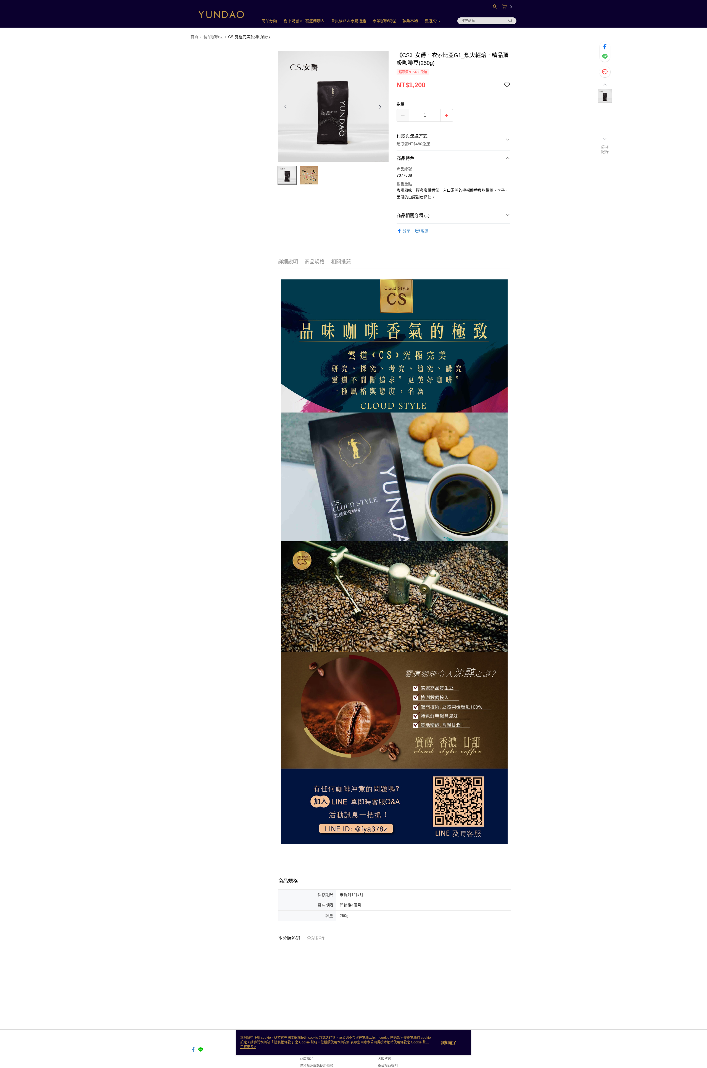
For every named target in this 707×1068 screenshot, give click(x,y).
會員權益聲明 (388, 1066)
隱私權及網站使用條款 (316, 1066)
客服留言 (384, 1059)
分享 (406, 231)
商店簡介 (306, 1059)
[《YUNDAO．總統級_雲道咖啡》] (221, 14)
